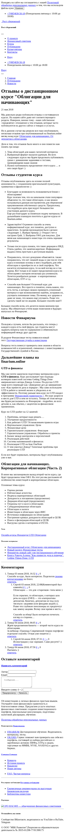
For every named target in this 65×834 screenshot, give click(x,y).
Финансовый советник (19, 41)
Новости (11, 83)
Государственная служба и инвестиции (27, 340)
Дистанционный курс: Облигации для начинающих (34, 547)
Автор (4, 671)
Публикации (13, 46)
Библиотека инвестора (19, 794)
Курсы (10, 44)
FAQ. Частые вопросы (18, 773)
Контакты (12, 52)
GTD (31, 535)
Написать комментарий (14, 665)
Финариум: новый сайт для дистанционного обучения (35, 552)
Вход (9, 57)
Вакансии (12, 765)
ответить (11, 582)
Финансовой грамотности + (29, 395)
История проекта (16, 763)
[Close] (2, 34)
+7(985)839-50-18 (16, 13)
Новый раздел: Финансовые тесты (25, 550)
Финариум (23, 535)
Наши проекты (19, 726)
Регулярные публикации (29, 782)
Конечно (19, 8)
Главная (11, 78)
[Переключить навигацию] (2, 73)
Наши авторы (14, 768)
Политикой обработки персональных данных (30, 4)
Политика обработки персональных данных (24, 719)
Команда (11, 760)
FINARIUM (13, 732)
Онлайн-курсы (9, 535)
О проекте (12, 38)
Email (4, 675)
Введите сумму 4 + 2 (12, 689)
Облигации (40, 535)
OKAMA (11, 737)
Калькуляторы (14, 49)
